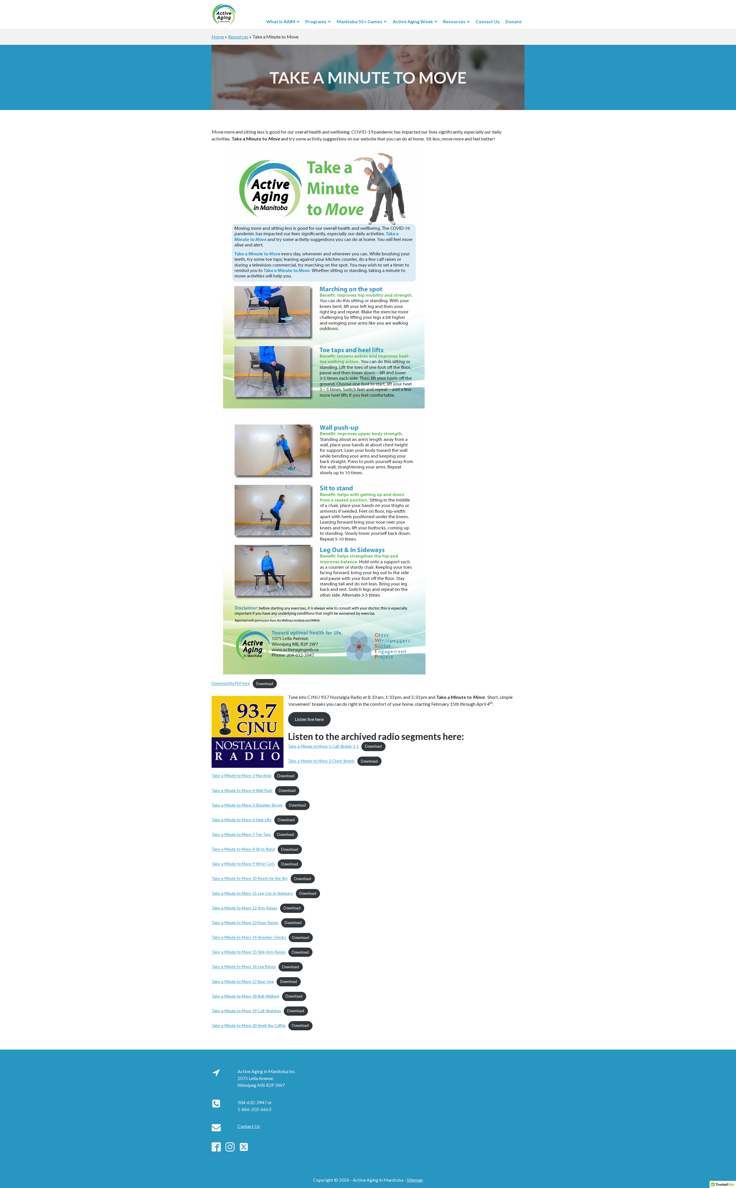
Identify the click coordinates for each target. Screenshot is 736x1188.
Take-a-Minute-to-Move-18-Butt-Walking (245, 996)
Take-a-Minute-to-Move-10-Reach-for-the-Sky (250, 878)
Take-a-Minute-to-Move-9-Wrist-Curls (243, 864)
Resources (454, 21)
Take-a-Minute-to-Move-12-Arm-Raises (244, 908)
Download (264, 683)
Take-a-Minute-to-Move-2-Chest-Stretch (321, 761)
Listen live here (309, 719)
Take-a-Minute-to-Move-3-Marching (241, 776)
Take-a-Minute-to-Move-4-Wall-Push (242, 790)
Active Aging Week (413, 21)
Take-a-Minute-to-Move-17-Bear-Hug (243, 981)
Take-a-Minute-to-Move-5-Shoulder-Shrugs (247, 805)
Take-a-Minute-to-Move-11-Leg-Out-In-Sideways (252, 893)
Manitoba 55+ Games (359, 21)
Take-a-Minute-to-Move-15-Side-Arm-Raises (248, 952)
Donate (513, 21)
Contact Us (488, 21)
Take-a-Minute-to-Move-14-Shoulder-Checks (249, 937)
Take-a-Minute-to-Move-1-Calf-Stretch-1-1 (323, 746)
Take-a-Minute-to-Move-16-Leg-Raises (244, 967)
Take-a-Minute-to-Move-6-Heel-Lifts (241, 819)
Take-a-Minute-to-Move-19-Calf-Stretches (246, 1010)
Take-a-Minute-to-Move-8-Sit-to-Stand (243, 849)
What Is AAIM (280, 21)
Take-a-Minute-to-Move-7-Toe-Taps (241, 834)
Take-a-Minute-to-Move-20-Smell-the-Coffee (248, 1025)
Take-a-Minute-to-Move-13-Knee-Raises (245, 922)
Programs (316, 21)
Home (218, 36)
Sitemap (415, 1180)
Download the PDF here (231, 683)
